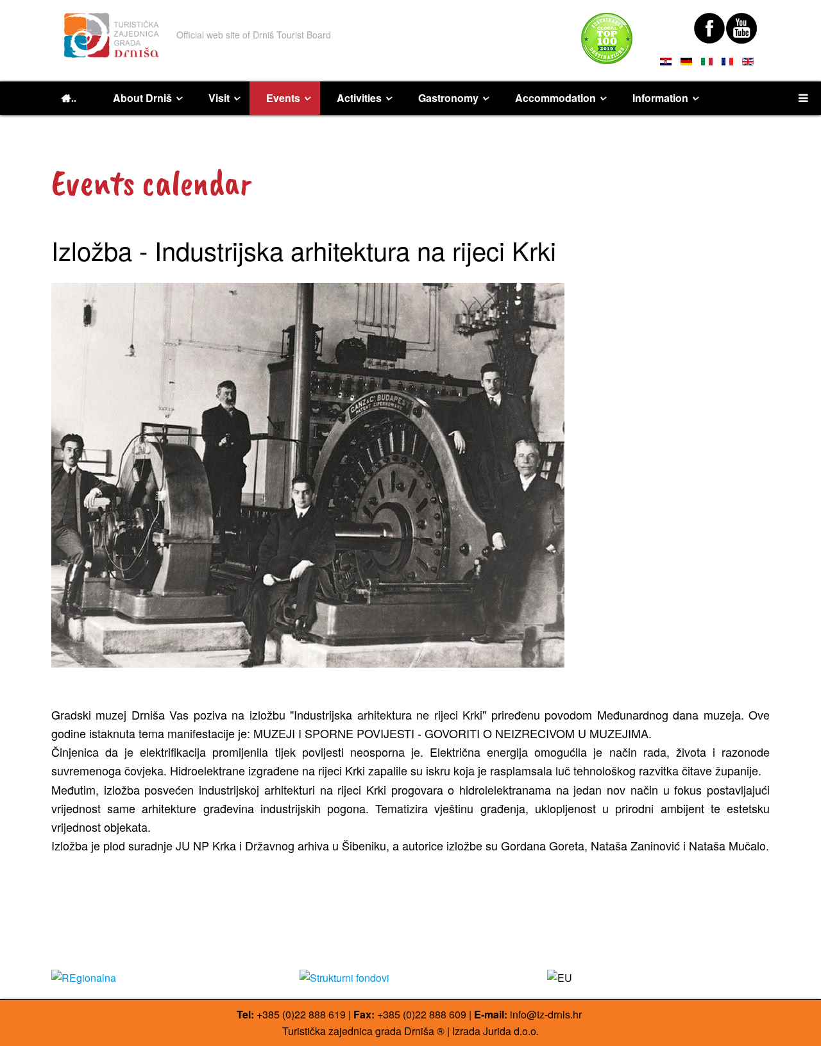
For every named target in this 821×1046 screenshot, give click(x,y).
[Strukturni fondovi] (411, 978)
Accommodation (555, 97)
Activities (359, 97)
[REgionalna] (162, 978)
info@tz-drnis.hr (546, 1014)
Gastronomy (448, 97)
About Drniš (142, 97)
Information (660, 97)
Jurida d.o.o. (511, 1031)
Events (283, 97)
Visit (219, 97)
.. (73, 98)
